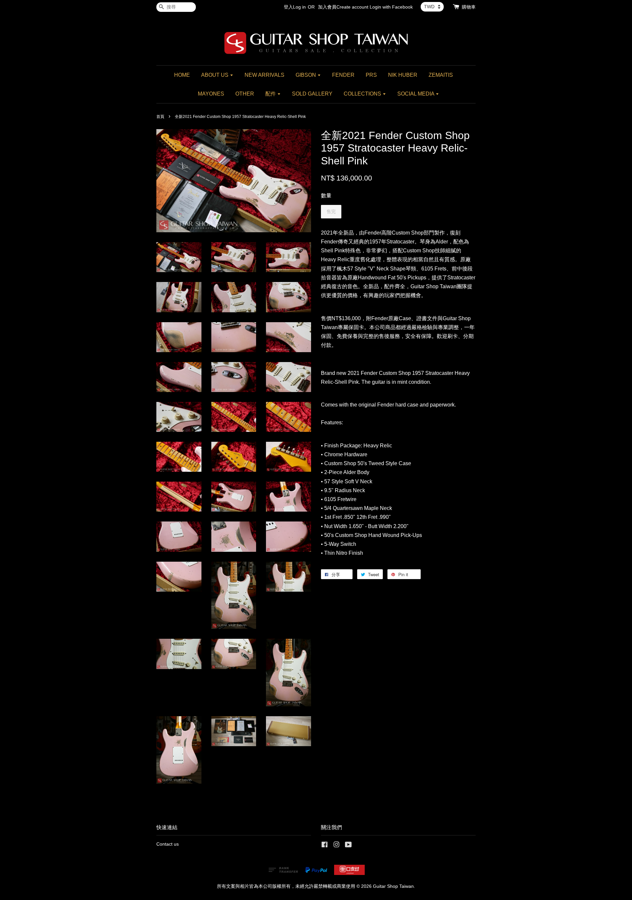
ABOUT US (215, 75)
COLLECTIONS (363, 94)
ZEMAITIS (441, 75)
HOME (182, 75)
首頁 (160, 116)
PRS (371, 75)
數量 (326, 195)
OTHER (244, 94)
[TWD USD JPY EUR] (432, 6)
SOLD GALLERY (312, 94)
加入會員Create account (343, 7)
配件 (271, 94)
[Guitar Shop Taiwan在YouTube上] (348, 845)
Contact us (167, 844)
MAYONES (211, 94)
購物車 (469, 7)
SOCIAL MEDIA (416, 94)
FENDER (343, 75)
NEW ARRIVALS (264, 75)
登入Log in (295, 7)
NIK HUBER (402, 75)
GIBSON (306, 75)
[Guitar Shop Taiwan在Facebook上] (324, 845)
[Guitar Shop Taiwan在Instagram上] (336, 845)
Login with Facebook (391, 7)
